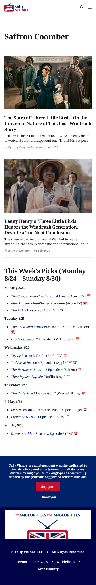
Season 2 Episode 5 (32, 339)
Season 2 (33, 393)
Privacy (41, 561)
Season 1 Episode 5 (33, 416)
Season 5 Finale (28, 355)
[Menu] (89, 7)
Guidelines (66, 561)
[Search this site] (82, 7)
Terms (21, 561)
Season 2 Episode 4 (37, 369)
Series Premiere (38, 303)
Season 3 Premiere (43, 326)
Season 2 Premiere (30, 409)
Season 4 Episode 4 (33, 362)
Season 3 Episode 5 (37, 433)
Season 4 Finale (40, 296)
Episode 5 (26, 310)
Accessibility (48, 569)
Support (48, 486)
